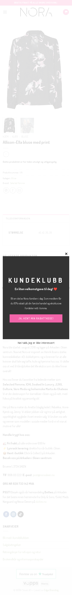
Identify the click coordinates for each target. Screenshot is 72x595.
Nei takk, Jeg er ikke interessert (36, 343)
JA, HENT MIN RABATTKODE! (36, 318)
